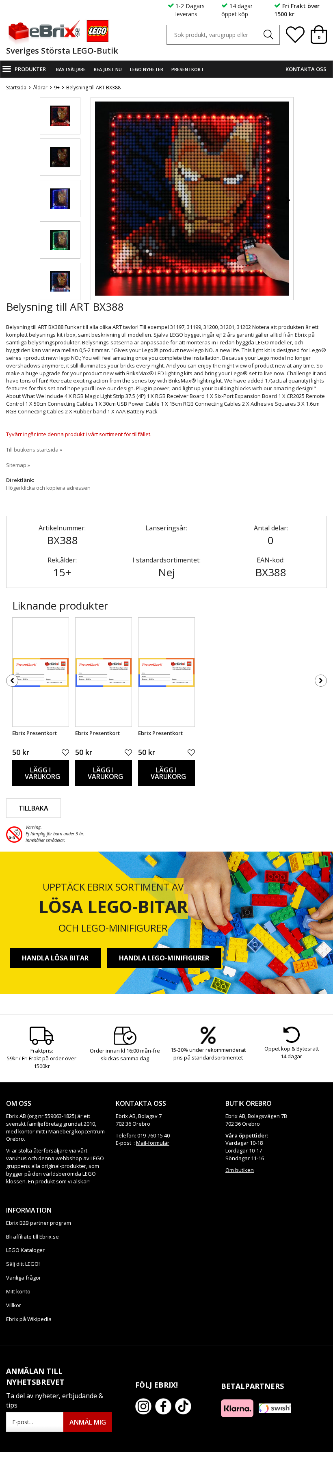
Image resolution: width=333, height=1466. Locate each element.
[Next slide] (287, 200)
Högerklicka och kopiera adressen (48, 487)
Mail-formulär (152, 1142)
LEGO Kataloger (25, 1250)
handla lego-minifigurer (164, 958)
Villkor (13, 1305)
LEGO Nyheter (146, 69)
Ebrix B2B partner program (38, 1222)
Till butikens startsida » (34, 449)
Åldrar (40, 87)
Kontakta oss (306, 69)
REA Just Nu (108, 69)
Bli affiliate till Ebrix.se (32, 1236)
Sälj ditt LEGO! (23, 1263)
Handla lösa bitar (55, 958)
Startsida (16, 87)
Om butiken (239, 1170)
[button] (60, 115)
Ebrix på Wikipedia (29, 1319)
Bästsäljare (71, 69)
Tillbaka (33, 808)
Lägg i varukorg (42, 773)
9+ (57, 87)
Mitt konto (18, 1291)
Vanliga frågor (23, 1277)
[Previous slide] (97, 200)
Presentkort (187, 69)
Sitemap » (18, 465)
